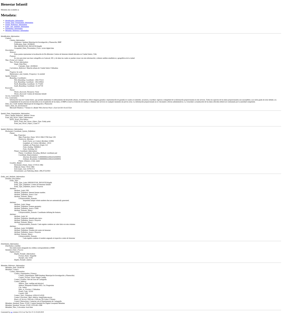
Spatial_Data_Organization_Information (19, 23)
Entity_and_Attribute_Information (17, 26)
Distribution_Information (14, 28)
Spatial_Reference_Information (16, 24)
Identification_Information (14, 21)
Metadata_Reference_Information (17, 30)
